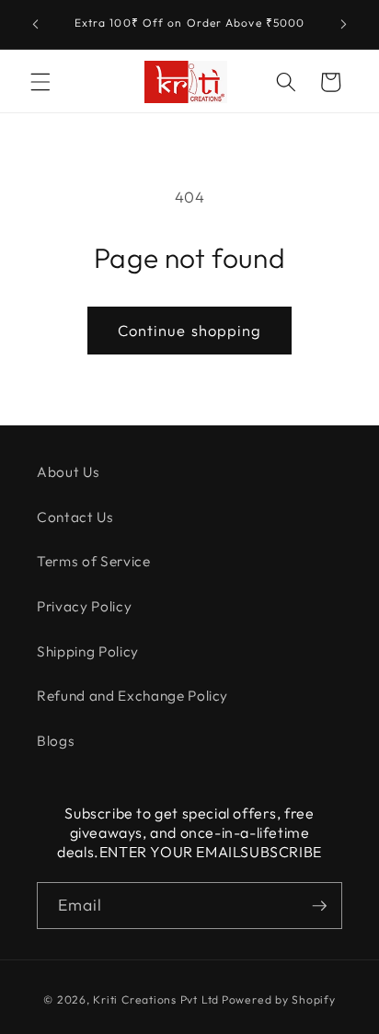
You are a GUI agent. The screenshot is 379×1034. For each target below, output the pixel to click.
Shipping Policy (88, 651)
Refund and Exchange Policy (132, 695)
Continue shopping (190, 330)
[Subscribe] (319, 906)
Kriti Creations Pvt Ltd (156, 999)
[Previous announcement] (36, 25)
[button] (40, 82)
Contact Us (75, 517)
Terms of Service (94, 561)
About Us (68, 472)
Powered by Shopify (279, 999)
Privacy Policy (84, 606)
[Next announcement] (344, 25)
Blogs (56, 740)
